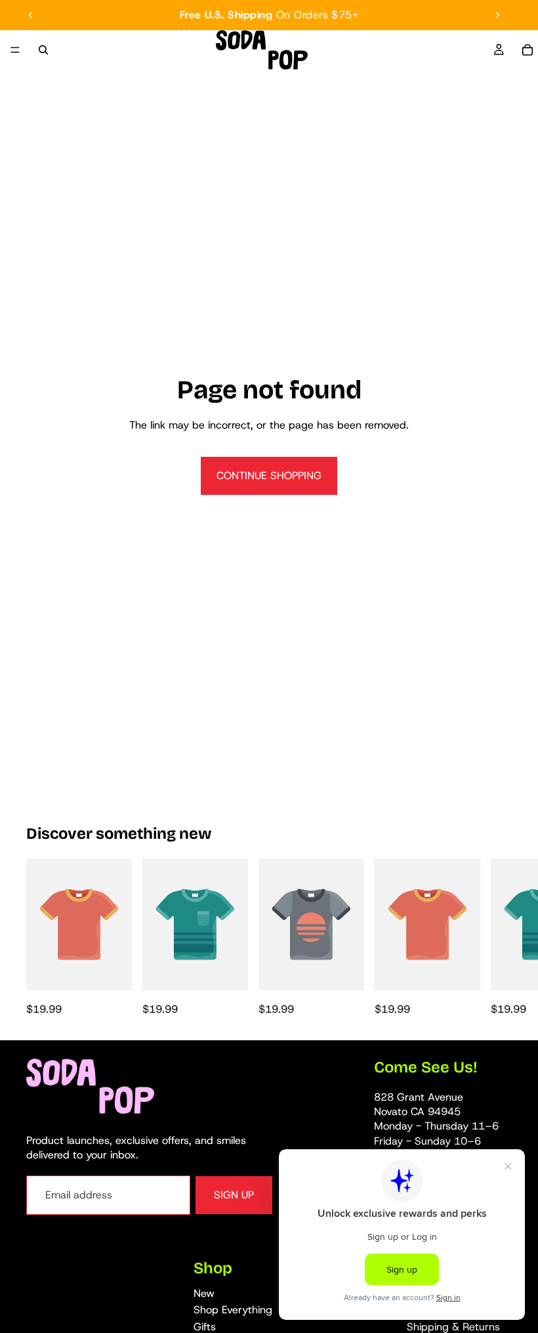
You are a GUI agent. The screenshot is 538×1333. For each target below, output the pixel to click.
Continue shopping (269, 475)
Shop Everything (233, 1310)
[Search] (43, 49)
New (204, 1293)
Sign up (234, 1195)
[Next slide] (497, 15)
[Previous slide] (30, 15)
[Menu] (15, 50)
